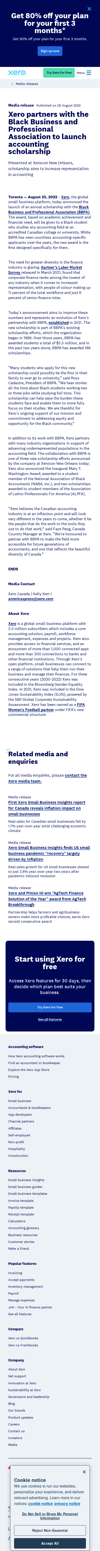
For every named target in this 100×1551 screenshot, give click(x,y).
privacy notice (67, 1503)
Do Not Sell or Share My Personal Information (50, 1515)
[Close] (84, 1472)
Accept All (49, 1543)
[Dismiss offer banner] (89, 9)
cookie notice (40, 1503)
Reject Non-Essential (50, 1530)
